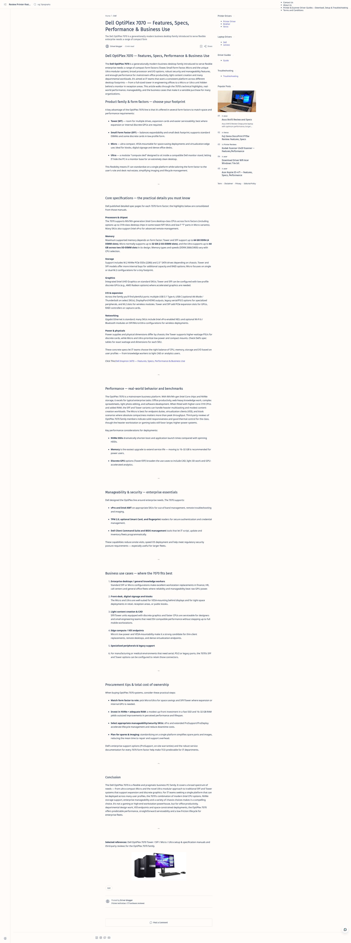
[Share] (208, 46)
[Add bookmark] (201, 46)
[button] (97, 938)
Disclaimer (228, 183)
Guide (226, 60)
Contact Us (288, 2)
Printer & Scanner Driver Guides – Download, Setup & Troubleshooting (315, 7)
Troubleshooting (230, 76)
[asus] (225, 116)
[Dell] (108, 888)
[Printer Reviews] (230, 144)
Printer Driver (229, 21)
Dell (225, 42)
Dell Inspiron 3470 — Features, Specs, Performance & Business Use (150, 361)
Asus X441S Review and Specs (237, 119)
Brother (226, 24)
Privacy (238, 183)
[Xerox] (226, 132)
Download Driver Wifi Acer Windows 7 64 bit (235, 162)
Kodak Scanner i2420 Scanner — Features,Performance (238, 149)
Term (220, 183)
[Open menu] (5, 4)
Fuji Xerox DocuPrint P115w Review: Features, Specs (235, 138)
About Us (287, 5)
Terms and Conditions (293, 10)
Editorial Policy (250, 183)
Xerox (225, 26)
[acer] (225, 156)
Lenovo (226, 45)
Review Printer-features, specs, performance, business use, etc (20, 4)
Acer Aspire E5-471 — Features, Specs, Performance (237, 174)
